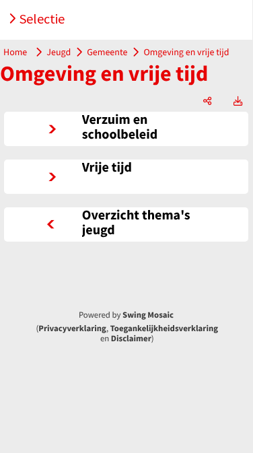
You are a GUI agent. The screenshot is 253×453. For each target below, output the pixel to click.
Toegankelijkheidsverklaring (164, 328)
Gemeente (107, 52)
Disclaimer (131, 338)
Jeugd (58, 52)
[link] (126, 129)
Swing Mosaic (148, 315)
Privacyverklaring (72, 328)
